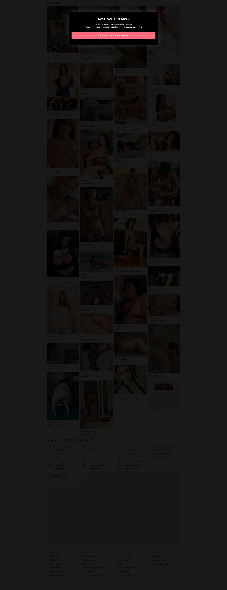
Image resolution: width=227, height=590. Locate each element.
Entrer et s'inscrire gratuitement (113, 35)
